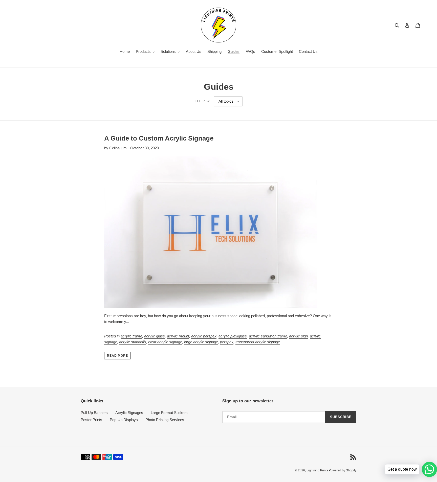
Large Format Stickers (169, 412)
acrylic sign (298, 336)
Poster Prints (91, 420)
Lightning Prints (318, 470)
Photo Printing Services (164, 420)
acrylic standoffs (132, 342)
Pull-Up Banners (94, 412)
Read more (117, 355)
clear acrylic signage (165, 342)
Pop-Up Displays (124, 420)
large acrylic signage (201, 342)
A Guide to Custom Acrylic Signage (158, 138)
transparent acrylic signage (257, 342)
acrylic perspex (203, 336)
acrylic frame (131, 336)
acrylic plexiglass (233, 336)
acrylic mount (178, 336)
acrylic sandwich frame (268, 336)
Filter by (202, 101)
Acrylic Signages (129, 412)
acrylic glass (154, 336)
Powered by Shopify (342, 470)
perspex (226, 342)
